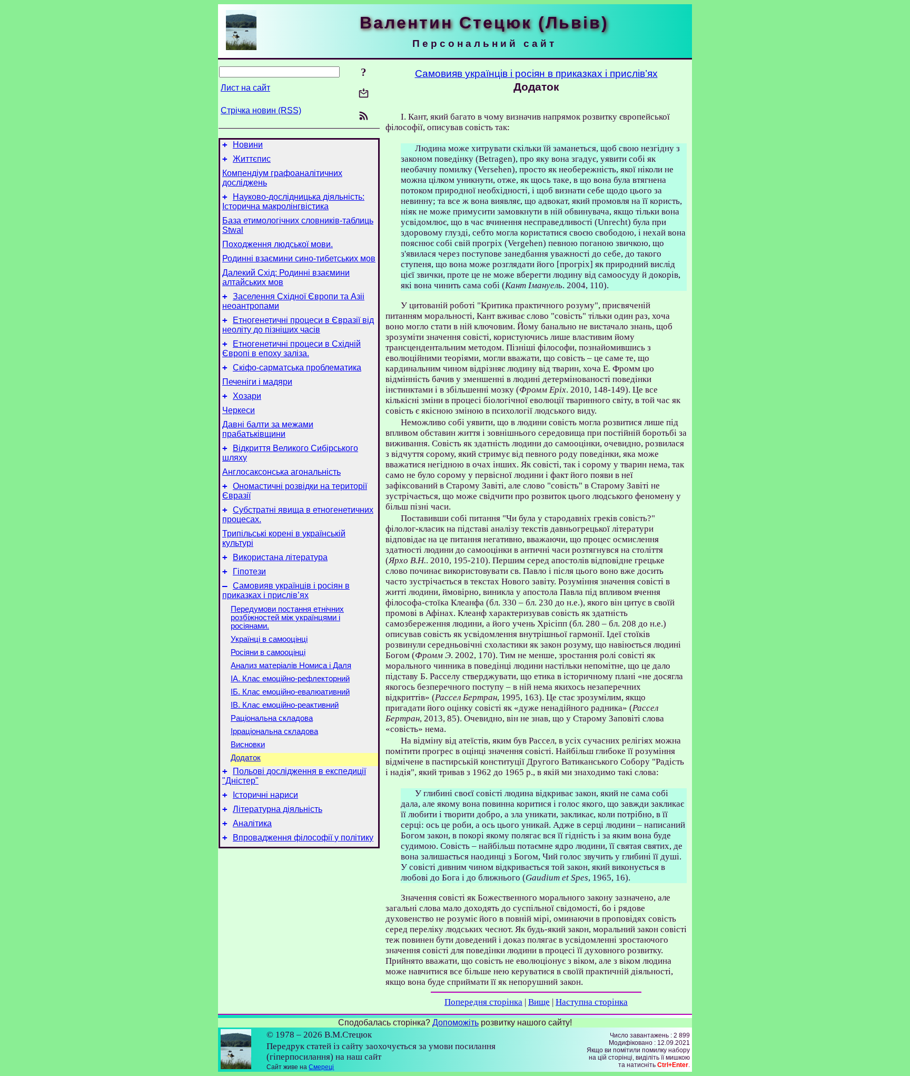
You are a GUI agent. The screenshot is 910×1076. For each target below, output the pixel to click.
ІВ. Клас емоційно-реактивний (285, 705)
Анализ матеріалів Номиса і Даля (291, 665)
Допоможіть (455, 1022)
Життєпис (252, 158)
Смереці (321, 1067)
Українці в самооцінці (269, 639)
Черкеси (238, 410)
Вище (539, 1002)
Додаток (246, 758)
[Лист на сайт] (363, 94)
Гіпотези (249, 571)
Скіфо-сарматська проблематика (297, 367)
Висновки (248, 744)
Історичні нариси (265, 794)
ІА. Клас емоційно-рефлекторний (290, 678)
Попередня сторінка (483, 1002)
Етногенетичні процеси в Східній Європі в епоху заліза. (291, 348)
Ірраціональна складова (274, 731)
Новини (248, 144)
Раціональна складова (272, 718)
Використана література (280, 557)
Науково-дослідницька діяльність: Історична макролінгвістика (293, 201)
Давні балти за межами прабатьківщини (267, 429)
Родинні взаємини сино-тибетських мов (298, 258)
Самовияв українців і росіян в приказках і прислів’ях (286, 590)
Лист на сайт (245, 87)
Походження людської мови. (277, 244)
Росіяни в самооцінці (268, 652)
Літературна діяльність (277, 809)
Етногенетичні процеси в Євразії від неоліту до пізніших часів (298, 325)
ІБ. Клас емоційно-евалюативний (290, 692)
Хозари (247, 396)
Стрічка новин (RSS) (261, 110)
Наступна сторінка (592, 1002)
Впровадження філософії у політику (303, 837)
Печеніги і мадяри (257, 381)
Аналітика (252, 823)
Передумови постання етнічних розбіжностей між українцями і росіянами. (287, 617)
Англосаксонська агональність (281, 471)
